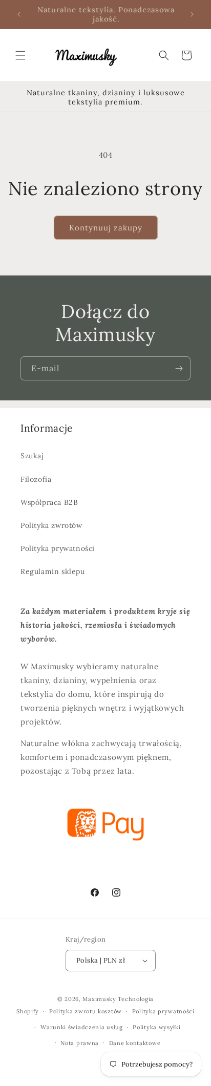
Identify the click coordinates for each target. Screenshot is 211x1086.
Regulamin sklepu (52, 571)
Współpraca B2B (49, 502)
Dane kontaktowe (135, 1043)
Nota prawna (79, 1043)
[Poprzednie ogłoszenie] (19, 14)
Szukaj (32, 455)
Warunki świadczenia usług (81, 1027)
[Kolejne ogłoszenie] (192, 14)
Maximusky (99, 999)
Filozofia (35, 479)
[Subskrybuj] (178, 368)
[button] (20, 55)
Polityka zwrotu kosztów (85, 1011)
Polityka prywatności (57, 548)
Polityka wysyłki (156, 1027)
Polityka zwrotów (51, 525)
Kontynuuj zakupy (105, 227)
